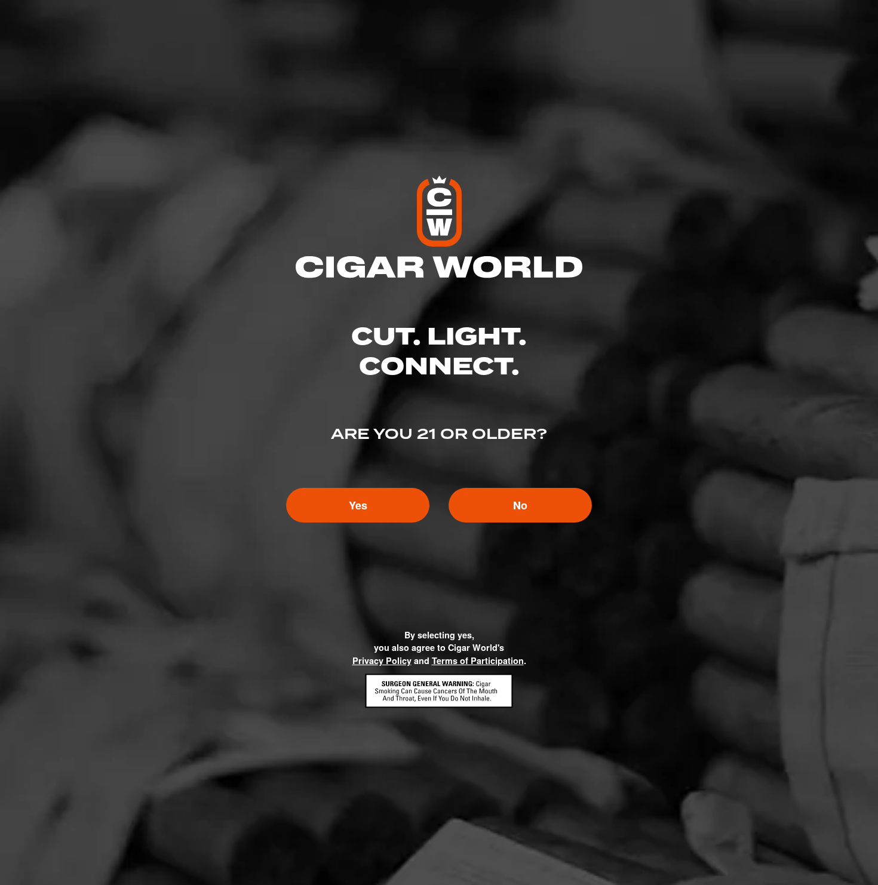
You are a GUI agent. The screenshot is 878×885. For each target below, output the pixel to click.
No (520, 505)
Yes (358, 505)
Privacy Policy (382, 660)
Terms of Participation (478, 660)
